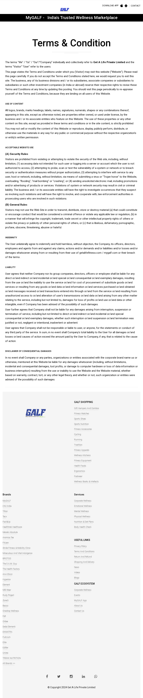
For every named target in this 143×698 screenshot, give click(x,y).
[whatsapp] (95, 676)
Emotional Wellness (83, 506)
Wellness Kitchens (82, 455)
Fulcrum (6, 637)
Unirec (5, 653)
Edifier (5, 647)
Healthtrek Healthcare (12, 527)
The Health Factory (11, 569)
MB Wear (7, 590)
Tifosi (5, 511)
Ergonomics (79, 471)
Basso (5, 605)
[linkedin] (83, 676)
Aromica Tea (8, 537)
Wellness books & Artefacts (86, 481)
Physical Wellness (82, 516)
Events (77, 595)
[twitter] (59, 676)
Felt (4, 616)
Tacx (5, 516)
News (76, 567)
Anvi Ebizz (7, 574)
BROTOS (7, 558)
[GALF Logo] (65, 10)
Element (6, 585)
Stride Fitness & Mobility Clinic (17, 548)
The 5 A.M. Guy (10, 564)
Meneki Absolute (10, 532)
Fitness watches (81, 413)
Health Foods (80, 466)
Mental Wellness (81, 511)
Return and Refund (83, 557)
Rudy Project (8, 595)
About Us (78, 605)
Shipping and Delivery (84, 562)
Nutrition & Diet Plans (84, 522)
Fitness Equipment (82, 460)
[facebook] (47, 676)
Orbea (5, 621)
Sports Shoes (80, 419)
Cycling (77, 434)
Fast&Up (6, 522)
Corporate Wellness (82, 501)
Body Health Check (82, 527)
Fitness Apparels (81, 450)
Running (78, 439)
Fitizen (6, 543)
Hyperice (6, 579)
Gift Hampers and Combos (86, 408)
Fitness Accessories (83, 429)
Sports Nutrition (81, 424)
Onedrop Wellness (11, 611)
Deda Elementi (9, 626)
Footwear (78, 476)
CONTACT (135, 6)
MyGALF (7, 501)
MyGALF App (80, 600)
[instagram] (71, 676)
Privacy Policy (80, 546)
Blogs (76, 578)
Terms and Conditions (84, 551)
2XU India (7, 506)
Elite (4, 642)
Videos (77, 572)
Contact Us (79, 611)
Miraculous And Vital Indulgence (17, 553)
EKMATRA (7, 632)
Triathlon (78, 445)
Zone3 (5, 600)
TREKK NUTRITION (12, 658)
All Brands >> (9, 663)
